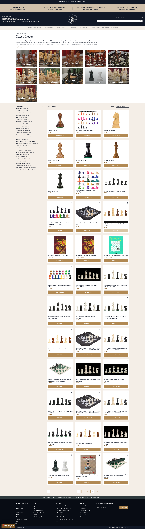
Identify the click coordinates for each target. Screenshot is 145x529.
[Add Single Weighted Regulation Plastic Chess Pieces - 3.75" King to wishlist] (99, 266)
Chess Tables (96, 28)
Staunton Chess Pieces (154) (23, 134)
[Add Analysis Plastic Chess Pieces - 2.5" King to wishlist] (127, 171)
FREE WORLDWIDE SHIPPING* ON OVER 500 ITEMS (72, 1)
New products (6, 16)
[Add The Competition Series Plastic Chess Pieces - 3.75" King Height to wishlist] (71, 297)
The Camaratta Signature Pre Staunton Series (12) (28, 143)
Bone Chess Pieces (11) (21, 117)
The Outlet (105, 28)
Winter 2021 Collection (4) (22, 154)
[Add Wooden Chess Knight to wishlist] (127, 111)
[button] (8, 526)
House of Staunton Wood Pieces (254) (25, 169)
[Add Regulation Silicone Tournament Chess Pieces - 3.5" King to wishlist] (71, 266)
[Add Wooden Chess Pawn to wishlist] (71, 111)
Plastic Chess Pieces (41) (22, 108)
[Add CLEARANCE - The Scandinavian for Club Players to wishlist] (127, 236)
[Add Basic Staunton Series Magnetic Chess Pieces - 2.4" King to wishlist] (127, 203)
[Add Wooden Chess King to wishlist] (127, 141)
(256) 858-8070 (20, 527)
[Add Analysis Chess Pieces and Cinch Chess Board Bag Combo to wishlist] (99, 203)
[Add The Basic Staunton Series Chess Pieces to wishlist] (71, 329)
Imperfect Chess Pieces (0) (22, 126)
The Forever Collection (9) (22, 139)
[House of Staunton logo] (72, 19)
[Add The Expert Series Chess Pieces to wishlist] (99, 423)
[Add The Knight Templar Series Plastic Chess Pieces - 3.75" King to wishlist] (71, 423)
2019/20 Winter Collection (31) (23, 150)
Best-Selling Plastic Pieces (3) (23, 158)
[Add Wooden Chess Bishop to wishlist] (71, 141)
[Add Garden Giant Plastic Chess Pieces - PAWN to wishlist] (71, 455)
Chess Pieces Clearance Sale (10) (24, 132)
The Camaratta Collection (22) (23, 137)
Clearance (114, 28)
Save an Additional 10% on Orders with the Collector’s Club (20, 21)
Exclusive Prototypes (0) (22, 156)
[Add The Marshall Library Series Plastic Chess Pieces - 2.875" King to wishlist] (71, 392)
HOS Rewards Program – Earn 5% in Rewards (15, 19)
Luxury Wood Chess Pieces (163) (24, 113)
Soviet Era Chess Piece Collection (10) (25, 152)
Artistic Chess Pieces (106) (22, 119)
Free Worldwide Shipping (9, 18)
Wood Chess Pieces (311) (22, 110)
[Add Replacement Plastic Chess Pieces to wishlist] (99, 111)
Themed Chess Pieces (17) (22, 115)
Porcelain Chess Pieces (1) (22, 128)
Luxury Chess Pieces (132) (22, 123)
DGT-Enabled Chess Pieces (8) (23, 145)
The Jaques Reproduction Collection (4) (25, 141)
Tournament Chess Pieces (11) (23, 163)
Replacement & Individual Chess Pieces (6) (26, 167)
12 (97, 491)
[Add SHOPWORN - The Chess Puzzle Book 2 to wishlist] (71, 236)
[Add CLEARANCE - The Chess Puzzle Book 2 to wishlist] (99, 236)
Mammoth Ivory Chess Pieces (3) (24, 121)
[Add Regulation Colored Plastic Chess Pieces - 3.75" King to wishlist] (99, 171)
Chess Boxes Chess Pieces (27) (23, 165)
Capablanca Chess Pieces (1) (23, 130)
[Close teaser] (16, 523)
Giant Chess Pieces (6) (21, 148)
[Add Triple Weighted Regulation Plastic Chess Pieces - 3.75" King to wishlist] (99, 360)
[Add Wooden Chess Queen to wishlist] (71, 171)
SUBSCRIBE (123, 507)
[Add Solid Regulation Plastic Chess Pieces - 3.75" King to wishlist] (99, 297)
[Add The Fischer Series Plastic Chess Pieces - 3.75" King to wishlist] (127, 360)
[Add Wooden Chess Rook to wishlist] (99, 141)
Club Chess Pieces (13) (21, 161)
